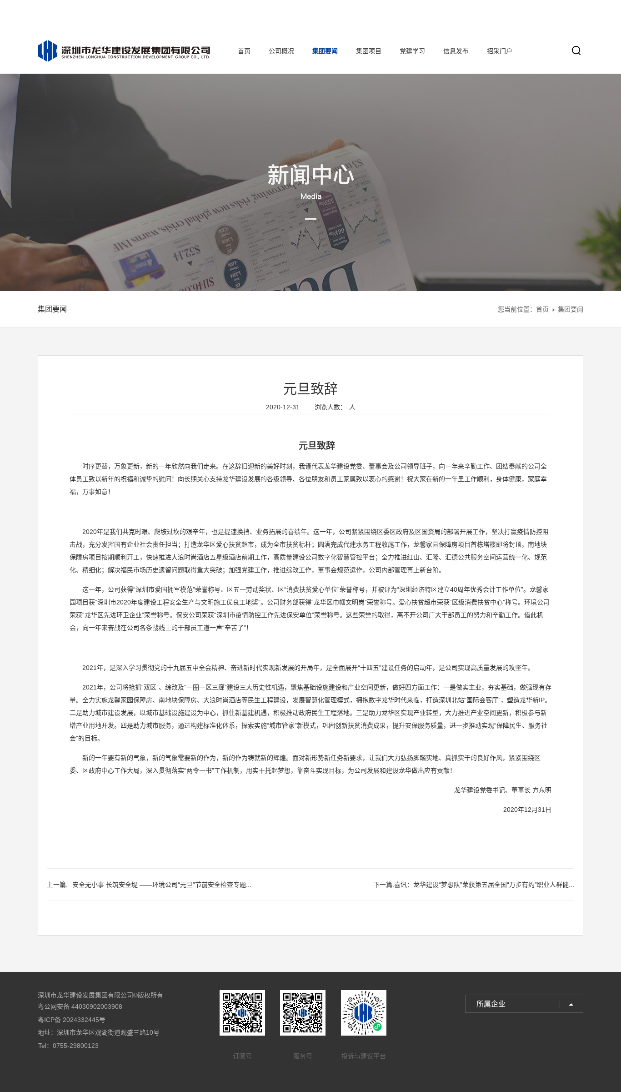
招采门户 (499, 51)
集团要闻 (325, 51)
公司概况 (281, 51)
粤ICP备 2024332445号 (71, 1019)
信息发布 (456, 51)
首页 (244, 51)
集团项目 (368, 51)
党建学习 (412, 51)
